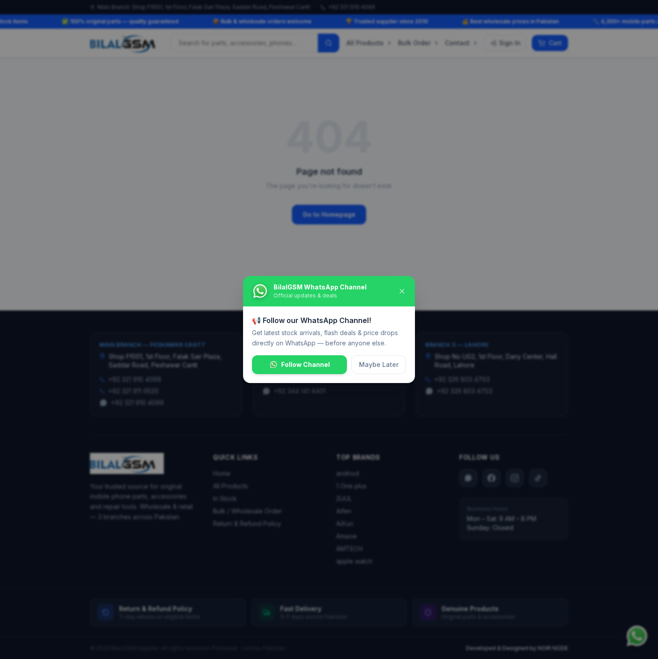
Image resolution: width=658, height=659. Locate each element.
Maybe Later (378, 364)
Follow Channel (305, 364)
